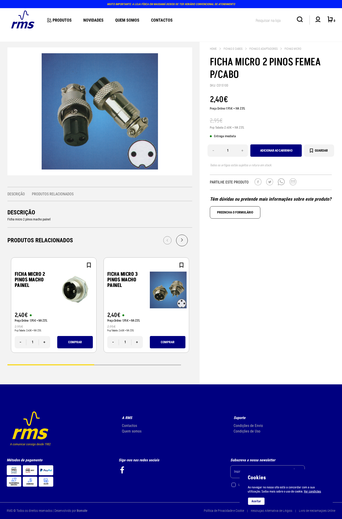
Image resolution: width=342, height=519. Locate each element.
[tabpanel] (54, 305)
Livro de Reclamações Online (317, 510)
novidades (93, 20)
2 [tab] (137, 364)
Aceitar (256, 501)
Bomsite (82, 510)
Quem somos (131, 431)
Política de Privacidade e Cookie (224, 510)
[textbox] (274, 20)
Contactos (162, 20)
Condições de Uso (247, 431)
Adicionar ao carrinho (276, 150)
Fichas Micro (293, 48)
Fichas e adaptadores (263, 48)
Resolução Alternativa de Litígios (271, 510)
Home (213, 48)
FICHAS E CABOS (233, 48)
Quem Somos (127, 20)
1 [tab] (50, 364)
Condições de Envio (248, 425)
